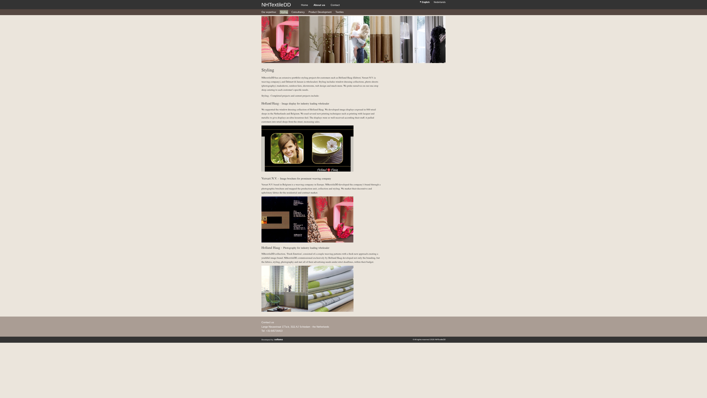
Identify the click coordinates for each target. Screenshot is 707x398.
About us (319, 5)
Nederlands (440, 2)
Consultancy (298, 12)
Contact (335, 5)
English (426, 2)
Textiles (339, 12)
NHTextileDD (276, 5)
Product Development (320, 12)
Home (304, 5)
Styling (284, 12)
